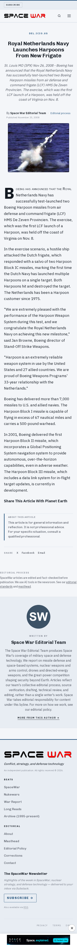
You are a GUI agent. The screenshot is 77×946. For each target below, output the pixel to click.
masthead (24, 586)
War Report (13, 802)
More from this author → (38, 717)
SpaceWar (12, 787)
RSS (25, 907)
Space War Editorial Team (28, 113)
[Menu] (69, 16)
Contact (10, 863)
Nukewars (12, 794)
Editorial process (60, 113)
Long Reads (13, 809)
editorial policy (41, 709)
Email (41, 552)
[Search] (59, 15)
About (8, 834)
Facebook (28, 552)
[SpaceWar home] (24, 16)
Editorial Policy (15, 848)
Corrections (13, 855)
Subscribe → (20, 898)
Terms (57, 925)
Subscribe (13, 5)
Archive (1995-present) (21, 816)
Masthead (11, 841)
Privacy (42, 925)
